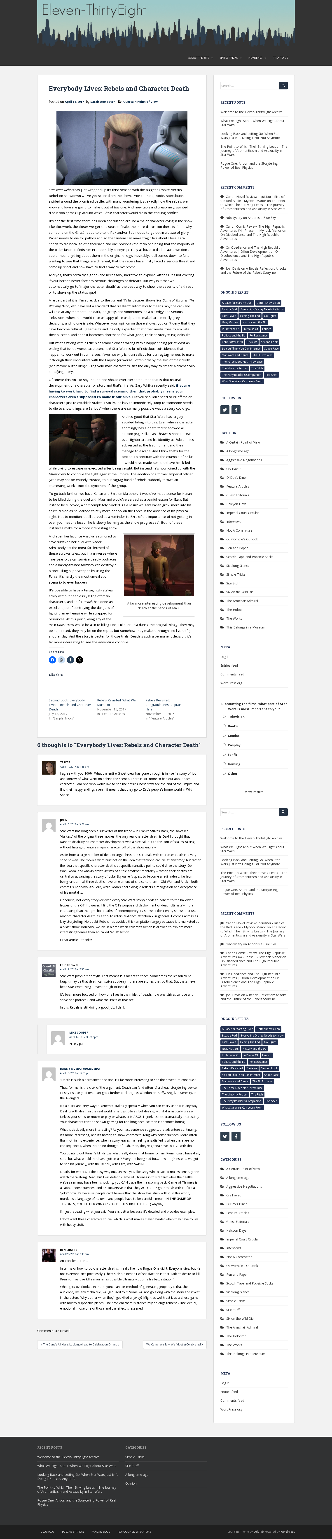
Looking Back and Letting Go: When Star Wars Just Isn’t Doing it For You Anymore (250, 135)
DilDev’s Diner (236, 477)
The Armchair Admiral (242, 601)
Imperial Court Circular (242, 513)
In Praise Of (250, 329)
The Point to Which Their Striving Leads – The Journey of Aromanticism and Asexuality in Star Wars (253, 150)
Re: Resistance (259, 335)
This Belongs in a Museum (245, 627)
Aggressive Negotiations (244, 460)
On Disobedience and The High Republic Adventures (249, 236)
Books (233, 726)
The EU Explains (262, 355)
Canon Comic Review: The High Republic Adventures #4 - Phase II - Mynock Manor (252, 228)
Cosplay (234, 745)
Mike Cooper (78, 1033)
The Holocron (236, 609)
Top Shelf (271, 375)
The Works (234, 618)
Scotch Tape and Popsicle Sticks (249, 557)
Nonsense (255, 58)
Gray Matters (230, 322)
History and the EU (254, 322)
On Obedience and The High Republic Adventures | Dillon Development (250, 249)
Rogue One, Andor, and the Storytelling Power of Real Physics (249, 165)
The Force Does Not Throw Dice (242, 362)
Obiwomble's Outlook (242, 539)
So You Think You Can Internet (241, 348)
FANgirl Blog (100, 1532)
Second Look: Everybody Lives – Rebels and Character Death (70, 704)
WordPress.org (231, 683)
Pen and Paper (237, 548)
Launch (266, 329)
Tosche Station (73, 1532)
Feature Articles (237, 486)
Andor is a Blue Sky (262, 217)
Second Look (269, 342)
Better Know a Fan (268, 303)
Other (232, 773)
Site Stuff (232, 583)
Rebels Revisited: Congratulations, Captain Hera (163, 704)
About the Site (198, 58)
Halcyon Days (236, 504)
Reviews (252, 342)
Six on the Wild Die (240, 592)
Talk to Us (280, 58)
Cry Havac (233, 469)
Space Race (271, 348)
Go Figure (270, 316)
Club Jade (47, 1532)
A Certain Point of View (140, 102)
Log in (224, 656)
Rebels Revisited (232, 342)
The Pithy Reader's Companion (241, 375)
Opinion (131, 1483)
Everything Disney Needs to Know (262, 309)
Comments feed (232, 674)
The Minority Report (234, 368)
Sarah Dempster (102, 102)
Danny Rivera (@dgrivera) (80, 1069)
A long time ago (238, 451)
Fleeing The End (250, 316)
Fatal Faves (229, 316)
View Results (254, 792)
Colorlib (258, 1532)
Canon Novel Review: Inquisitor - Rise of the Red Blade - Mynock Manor (252, 198)
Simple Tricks (229, 58)
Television (236, 717)
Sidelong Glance (238, 565)
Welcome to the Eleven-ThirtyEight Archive (251, 112)
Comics (234, 735)
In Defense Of (230, 329)
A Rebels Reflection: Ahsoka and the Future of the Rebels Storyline (253, 270)
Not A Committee (239, 530)
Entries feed (229, 665)
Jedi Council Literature (134, 1532)
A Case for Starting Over (237, 303)
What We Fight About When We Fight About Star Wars (252, 123)
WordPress (288, 1532)
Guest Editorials (237, 495)
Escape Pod (229, 309)
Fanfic (233, 754)
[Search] (283, 85)
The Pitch (257, 368)
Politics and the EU (233, 335)
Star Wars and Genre (235, 355)
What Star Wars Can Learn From (242, 381)
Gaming (234, 764)
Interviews (233, 521)
